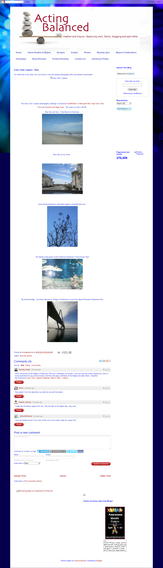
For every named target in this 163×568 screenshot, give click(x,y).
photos (29, 356)
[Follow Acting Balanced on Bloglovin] (126, 74)
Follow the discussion (108, 361)
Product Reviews (60, 59)
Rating (27, 365)
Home (19, 52)
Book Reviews (39, 59)
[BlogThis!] (65, 352)
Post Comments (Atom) (33, 481)
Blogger (99, 561)
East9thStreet (72, 104)
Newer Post (20, 476)
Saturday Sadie (24, 369)
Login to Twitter (72, 451)
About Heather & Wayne (39, 52)
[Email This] (63, 352)
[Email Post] (58, 352)
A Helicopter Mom (84, 104)
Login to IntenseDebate (43, 451)
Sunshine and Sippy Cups (54, 107)
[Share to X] (68, 352)
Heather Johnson (25, 402)
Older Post (105, 476)
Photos (87, 52)
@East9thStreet (26, 416)
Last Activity (36, 365)
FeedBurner (137, 93)
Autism (74, 52)
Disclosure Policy (100, 59)
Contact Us (80, 59)
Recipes (61, 52)
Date (22, 365)
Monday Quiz (103, 52)
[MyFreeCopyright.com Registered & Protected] (35, 491)
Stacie (21, 388)
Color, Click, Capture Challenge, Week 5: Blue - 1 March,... (48, 378)
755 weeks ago (36, 369)
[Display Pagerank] (141, 154)
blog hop (23, 356)
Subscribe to (19, 463)
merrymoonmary (80, 561)
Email (48, 455)
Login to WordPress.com (58, 451)
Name (16, 455)
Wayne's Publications (126, 52)
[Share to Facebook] (70, 352)
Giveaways (21, 59)
